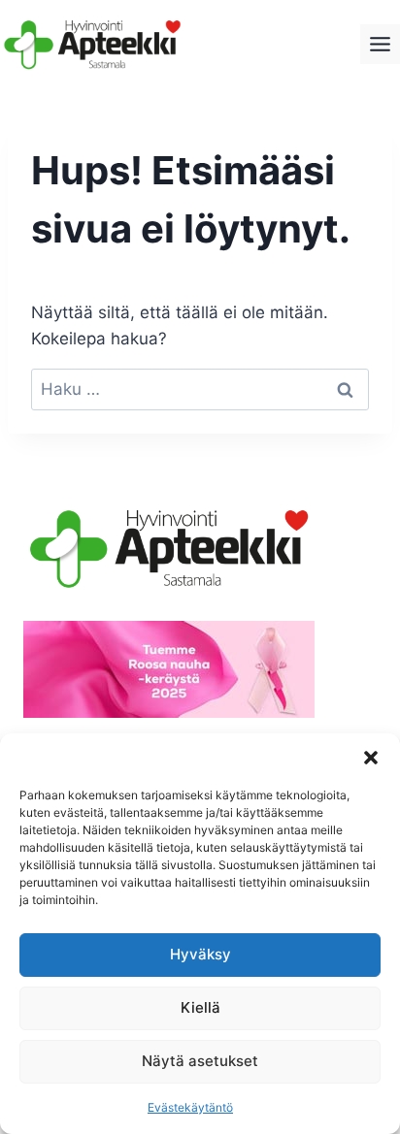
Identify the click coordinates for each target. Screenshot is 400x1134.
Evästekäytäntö (190, 1107)
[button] (371, 757)
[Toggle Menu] (380, 44)
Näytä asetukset (200, 1061)
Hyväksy (200, 954)
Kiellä (200, 1007)
